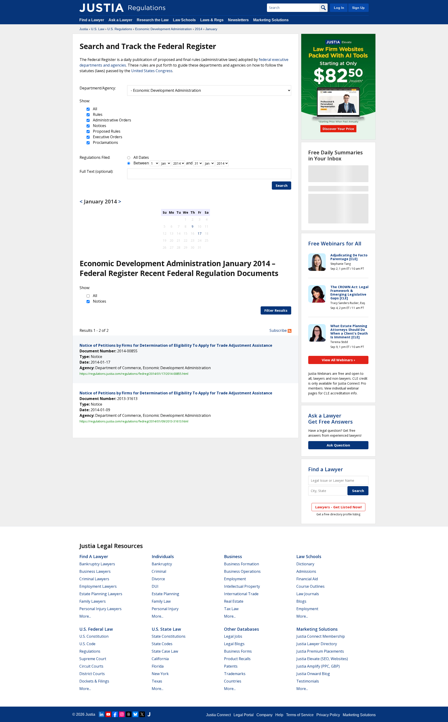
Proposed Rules (106, 131)
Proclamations (105, 142)
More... (85, 616)
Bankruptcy (162, 563)
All (94, 108)
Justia (83, 29)
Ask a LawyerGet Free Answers (330, 418)
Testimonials (307, 681)
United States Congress (151, 70)
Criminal (159, 571)
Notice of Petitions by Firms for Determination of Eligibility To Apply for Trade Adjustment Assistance (176, 345)
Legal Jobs (233, 636)
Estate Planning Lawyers (100, 593)
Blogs (301, 601)
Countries (232, 681)
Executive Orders (107, 136)
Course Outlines (310, 586)
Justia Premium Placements (320, 651)
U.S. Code (87, 643)
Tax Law (231, 608)
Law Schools (184, 20)
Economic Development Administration (163, 29)
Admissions (306, 571)
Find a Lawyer (91, 20)
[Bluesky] (135, 714)
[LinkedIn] (101, 714)
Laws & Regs (212, 20)
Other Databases (241, 629)
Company (264, 715)
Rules (97, 114)
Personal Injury (165, 608)
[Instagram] (122, 714)
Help (279, 715)
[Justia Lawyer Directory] (149, 714)
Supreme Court (92, 658)
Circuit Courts (91, 666)
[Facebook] (115, 714)
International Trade (241, 593)
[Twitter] (142, 714)
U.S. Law (97, 29)
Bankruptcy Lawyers (97, 563)
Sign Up (358, 8)
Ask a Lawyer (120, 20)
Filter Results (275, 310)
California (160, 658)
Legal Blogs (234, 643)
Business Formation (241, 563)
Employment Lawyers (98, 586)
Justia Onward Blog (313, 673)
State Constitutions (169, 636)
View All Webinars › (338, 359)
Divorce (158, 578)
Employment (235, 578)
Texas (157, 681)
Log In (339, 8)
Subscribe (279, 330)
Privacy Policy (328, 715)
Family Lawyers (92, 601)
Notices (99, 125)
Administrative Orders (111, 120)
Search (281, 185)
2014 (198, 29)
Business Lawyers (95, 571)
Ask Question (338, 445)
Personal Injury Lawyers (100, 608)
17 (199, 233)
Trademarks (234, 673)
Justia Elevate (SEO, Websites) (322, 658)
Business (233, 556)
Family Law (161, 601)
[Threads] (128, 714)
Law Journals (307, 593)
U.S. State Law (166, 629)
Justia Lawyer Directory (316, 643)
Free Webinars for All (334, 243)
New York (160, 673)
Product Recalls (237, 658)
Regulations (89, 651)
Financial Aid (307, 578)
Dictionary (305, 563)
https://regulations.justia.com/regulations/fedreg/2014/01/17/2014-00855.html (134, 374)
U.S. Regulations (119, 29)
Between (141, 163)
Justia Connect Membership (320, 636)
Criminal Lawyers (94, 578)
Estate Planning (165, 593)
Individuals (163, 556)
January (211, 29)
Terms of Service (300, 715)
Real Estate (233, 601)
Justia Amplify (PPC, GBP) (318, 666)
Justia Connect (218, 715)
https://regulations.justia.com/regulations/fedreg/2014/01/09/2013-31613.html (134, 421)
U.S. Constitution (93, 636)
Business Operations (242, 571)
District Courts (92, 673)
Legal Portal (244, 715)
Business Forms (238, 651)
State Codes (162, 643)
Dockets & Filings (94, 681)
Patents (231, 666)
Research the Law (152, 20)
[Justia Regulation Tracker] (101, 8)
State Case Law (165, 651)
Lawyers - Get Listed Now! (338, 507)
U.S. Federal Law (96, 629)
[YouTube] (108, 714)
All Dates (141, 157)
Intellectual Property (242, 586)
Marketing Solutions (271, 20)
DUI (155, 586)
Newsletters (238, 20)
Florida (158, 666)
